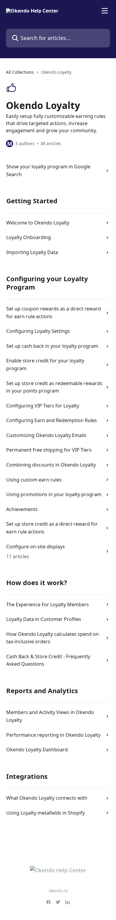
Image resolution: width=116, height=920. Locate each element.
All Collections (20, 72)
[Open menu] (104, 10)
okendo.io (58, 890)
